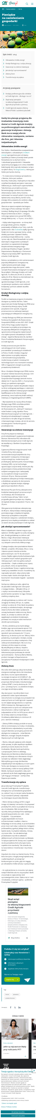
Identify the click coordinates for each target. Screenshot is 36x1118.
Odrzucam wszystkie (18, 1116)
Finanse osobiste (10, 9)
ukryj (15, 54)
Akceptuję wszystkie (18, 1112)
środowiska (18, 230)
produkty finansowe (10, 998)
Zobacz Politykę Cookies (9, 1107)
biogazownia (20, 169)
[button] (34, 1071)
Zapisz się (10, 979)
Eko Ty (20, 9)
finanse (7, 994)
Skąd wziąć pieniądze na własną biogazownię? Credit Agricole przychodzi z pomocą (17, 102)
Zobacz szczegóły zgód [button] (9, 1103)
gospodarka (16, 994)
